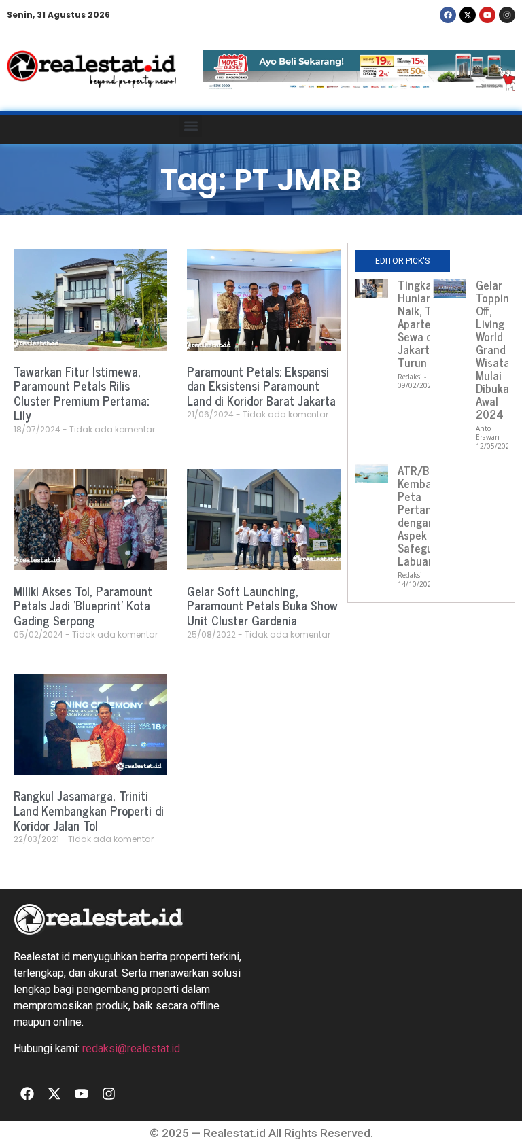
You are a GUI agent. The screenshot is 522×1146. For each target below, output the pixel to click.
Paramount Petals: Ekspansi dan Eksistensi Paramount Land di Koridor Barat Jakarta (261, 386)
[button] (190, 126)
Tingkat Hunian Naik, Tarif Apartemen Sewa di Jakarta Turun (425, 323)
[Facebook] (448, 15)
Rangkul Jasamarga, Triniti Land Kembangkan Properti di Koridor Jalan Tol (89, 810)
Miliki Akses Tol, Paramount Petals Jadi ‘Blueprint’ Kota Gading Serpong (83, 605)
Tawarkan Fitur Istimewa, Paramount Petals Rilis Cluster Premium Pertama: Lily (81, 393)
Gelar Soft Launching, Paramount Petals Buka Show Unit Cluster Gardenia (262, 605)
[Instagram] (507, 15)
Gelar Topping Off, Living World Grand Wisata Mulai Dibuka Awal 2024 (495, 349)
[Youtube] (487, 15)
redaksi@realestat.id (131, 1048)
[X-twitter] (467, 15)
